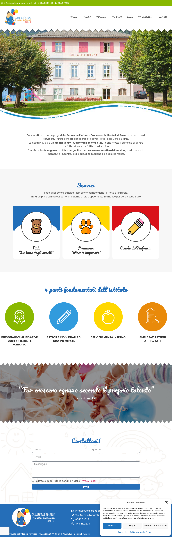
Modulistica (145, 17)
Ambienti (116, 17)
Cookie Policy (123, 532)
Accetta (112, 525)
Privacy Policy (88, 481)
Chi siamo (101, 17)
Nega (132, 525)
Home (74, 17)
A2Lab (87, 534)
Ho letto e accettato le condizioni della (65, 481)
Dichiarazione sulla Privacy (141, 532)
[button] (166, 502)
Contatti (162, 17)
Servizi (86, 17)
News (130, 17)
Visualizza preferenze (155, 525)
